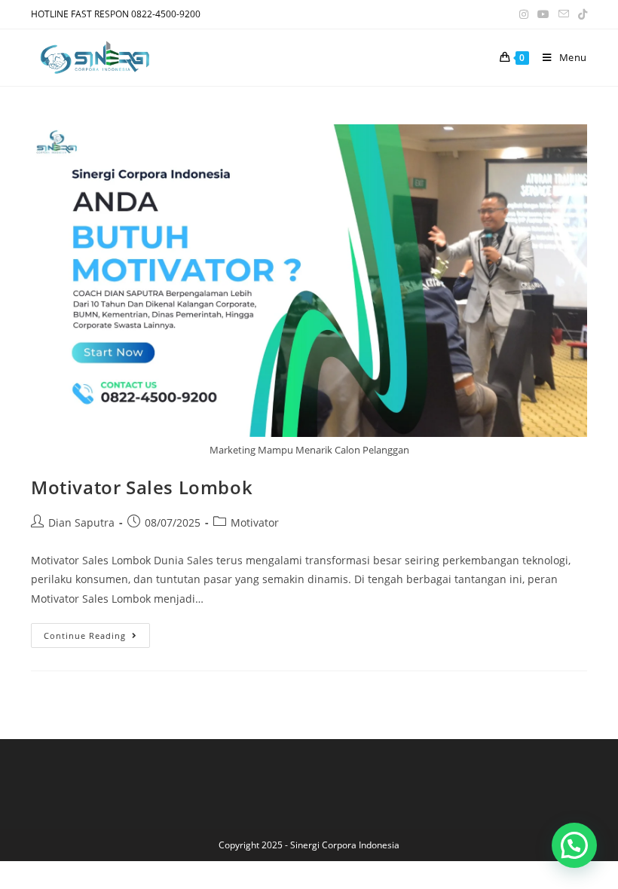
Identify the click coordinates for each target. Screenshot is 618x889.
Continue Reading (97, 632)
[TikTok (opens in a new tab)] (580, 14)
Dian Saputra (81, 522)
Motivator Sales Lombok (141, 487)
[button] (574, 845)
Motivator (255, 522)
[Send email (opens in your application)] (564, 14)
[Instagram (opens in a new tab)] (524, 14)
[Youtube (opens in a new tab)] (543, 14)
